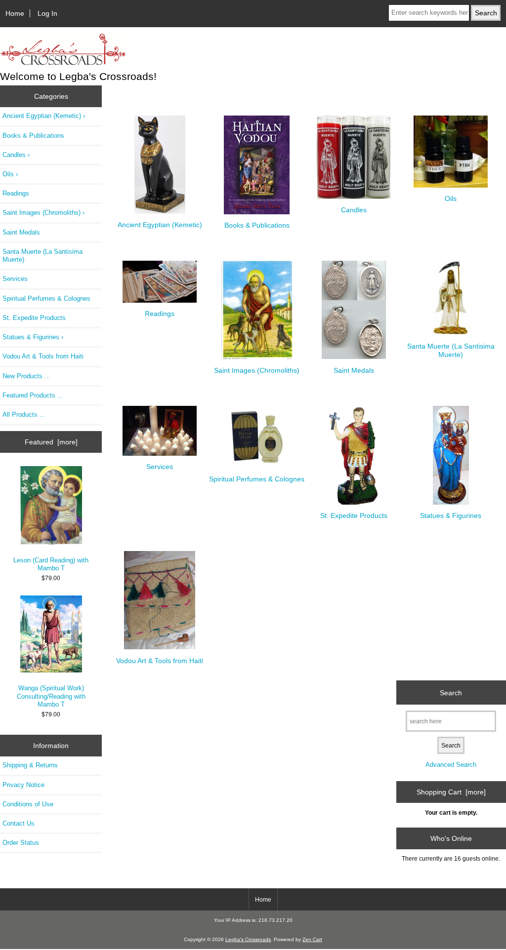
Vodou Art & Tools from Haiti (43, 356)
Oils (451, 198)
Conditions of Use (27, 804)
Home (14, 13)
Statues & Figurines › (32, 337)
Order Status (20, 842)
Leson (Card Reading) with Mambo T (50, 564)
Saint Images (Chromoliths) (256, 370)
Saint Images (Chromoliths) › (43, 212)
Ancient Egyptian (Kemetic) (160, 225)
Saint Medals (21, 232)
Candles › (16, 154)
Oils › (10, 174)
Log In (47, 13)
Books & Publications (33, 135)
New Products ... (26, 376)
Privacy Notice (23, 785)
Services (15, 278)
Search (451, 692)
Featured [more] (51, 442)
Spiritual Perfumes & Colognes (46, 298)
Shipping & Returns (30, 765)
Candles (354, 210)
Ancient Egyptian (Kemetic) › (43, 115)
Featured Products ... (32, 395)
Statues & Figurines (450, 515)
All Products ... (23, 414)
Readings (15, 193)
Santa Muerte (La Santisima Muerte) (42, 255)
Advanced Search (450, 764)
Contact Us (18, 823)
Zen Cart (312, 939)
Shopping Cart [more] (451, 792)
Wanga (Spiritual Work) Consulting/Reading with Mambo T (51, 696)
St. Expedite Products (34, 317)
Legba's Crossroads (248, 939)
